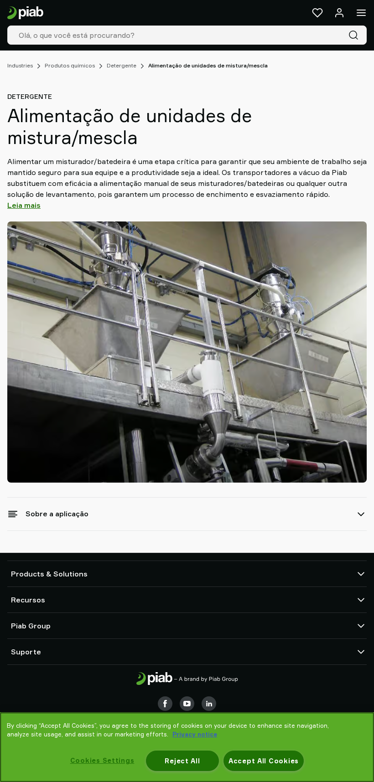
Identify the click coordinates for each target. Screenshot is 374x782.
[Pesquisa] (355, 35)
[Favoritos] (317, 13)
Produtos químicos (70, 65)
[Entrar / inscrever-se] (339, 13)
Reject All (182, 761)
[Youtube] (187, 703)
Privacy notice (194, 734)
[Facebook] (165, 703)
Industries (20, 65)
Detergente (121, 65)
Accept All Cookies (264, 761)
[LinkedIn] (209, 703)
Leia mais (24, 205)
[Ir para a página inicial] (25, 13)
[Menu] (361, 13)
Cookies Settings (102, 760)
